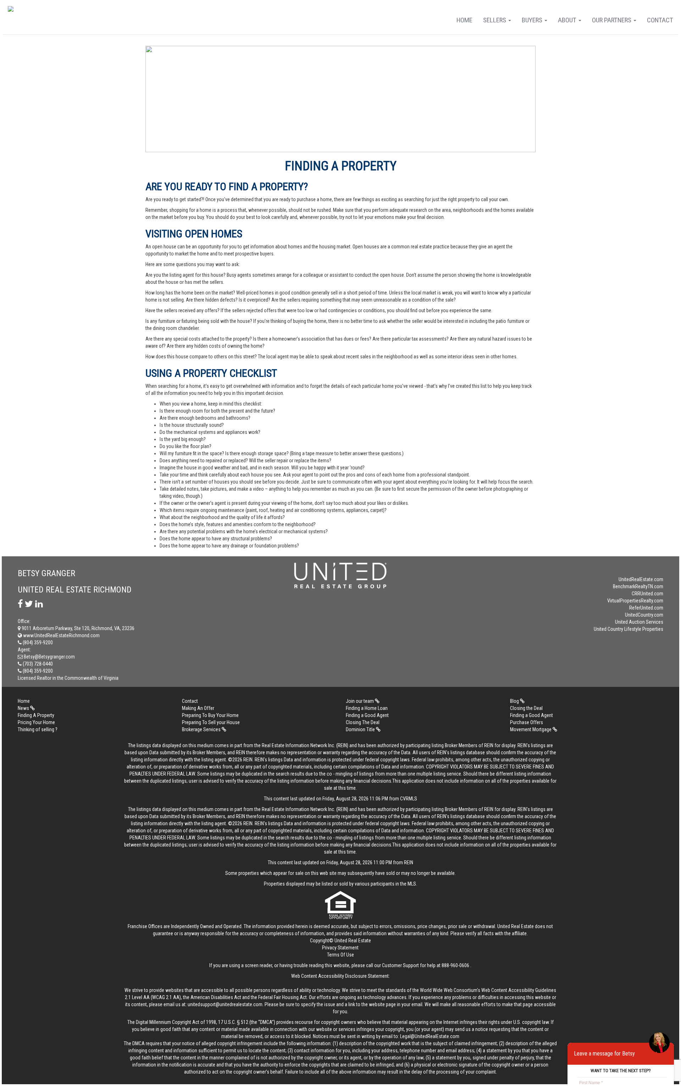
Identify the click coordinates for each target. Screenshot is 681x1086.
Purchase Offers (526, 722)
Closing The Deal (363, 722)
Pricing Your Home (36, 722)
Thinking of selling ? (37, 729)
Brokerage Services (202, 729)
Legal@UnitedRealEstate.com (429, 1036)
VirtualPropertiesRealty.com (635, 600)
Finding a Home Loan (367, 708)
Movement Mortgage (531, 729)
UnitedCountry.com (644, 615)
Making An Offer (198, 708)
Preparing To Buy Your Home (210, 715)
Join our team (360, 701)
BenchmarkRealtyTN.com (638, 586)
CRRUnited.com (647, 593)
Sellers (495, 20)
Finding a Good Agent (367, 715)
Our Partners (612, 20)
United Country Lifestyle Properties (628, 629)
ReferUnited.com (646, 608)
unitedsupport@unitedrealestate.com (225, 1004)
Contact (660, 20)
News (24, 708)
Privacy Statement (340, 947)
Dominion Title (361, 729)
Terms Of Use (340, 955)
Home (464, 20)
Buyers (533, 20)
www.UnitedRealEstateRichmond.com (61, 635)
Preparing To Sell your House (211, 722)
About (568, 20)
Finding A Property (36, 715)
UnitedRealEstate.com (641, 579)
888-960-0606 (455, 965)
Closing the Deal (526, 708)
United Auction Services (639, 622)
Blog (515, 701)
